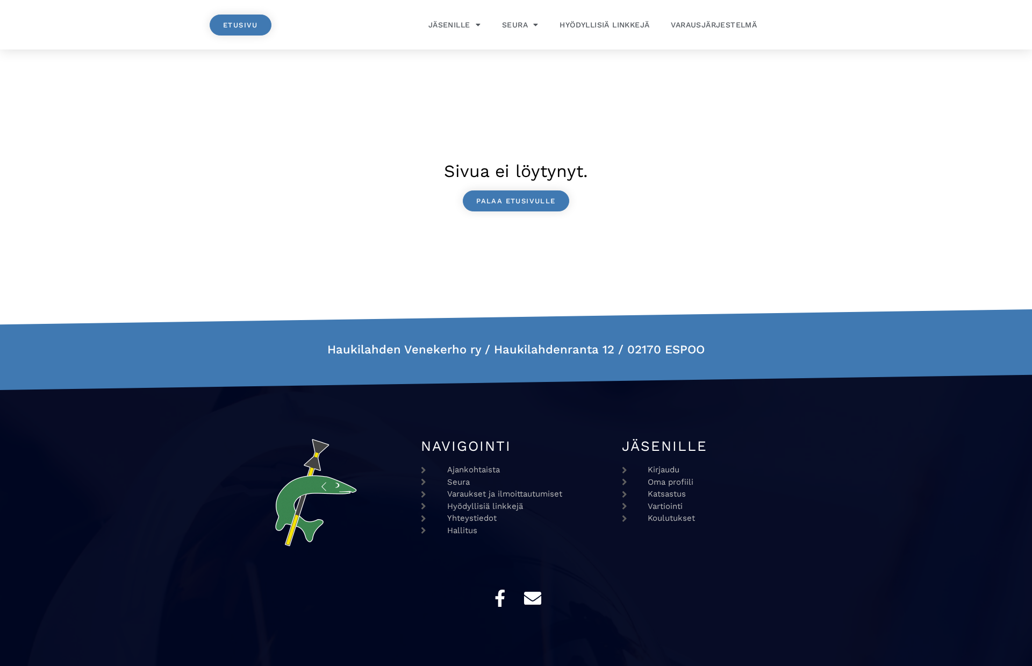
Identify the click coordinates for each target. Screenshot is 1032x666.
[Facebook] (499, 598)
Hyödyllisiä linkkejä (604, 24)
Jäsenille (449, 24)
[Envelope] (532, 598)
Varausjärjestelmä (714, 24)
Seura (515, 24)
